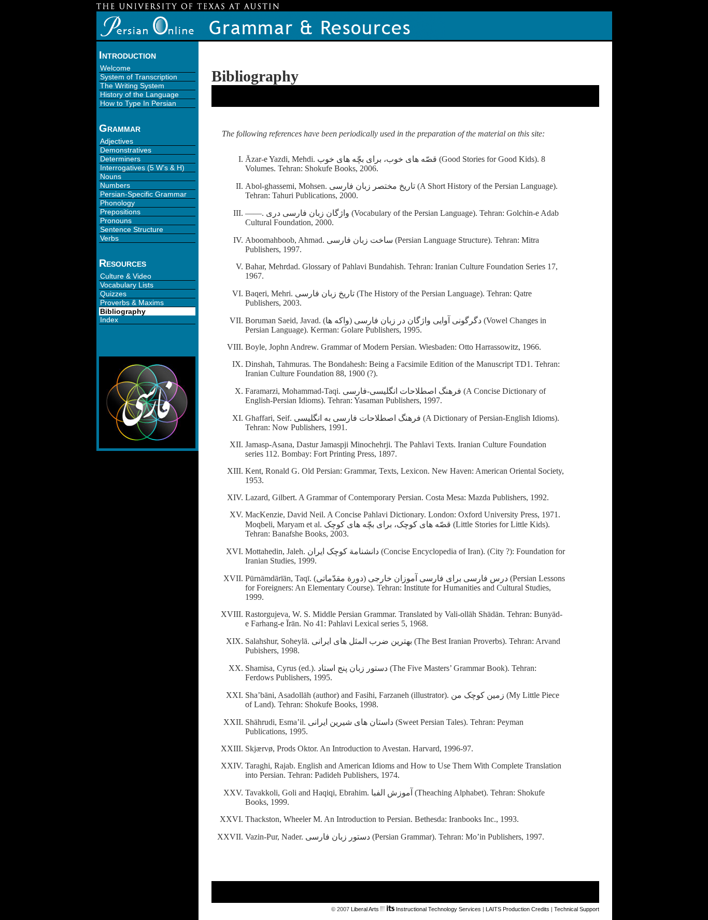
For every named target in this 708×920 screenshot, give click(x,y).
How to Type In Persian (138, 103)
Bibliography (123, 311)
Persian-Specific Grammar (143, 194)
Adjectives (116, 141)
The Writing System (132, 85)
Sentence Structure (131, 229)
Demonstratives (125, 150)
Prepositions (120, 212)
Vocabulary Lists (126, 285)
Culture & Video (125, 276)
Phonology (117, 203)
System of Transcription (138, 77)
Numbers (115, 185)
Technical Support (576, 909)
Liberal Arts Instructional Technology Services (416, 909)
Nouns (110, 176)
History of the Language (139, 94)
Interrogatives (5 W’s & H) (142, 167)
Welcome (115, 68)
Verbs (109, 238)
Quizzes (113, 294)
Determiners (120, 159)
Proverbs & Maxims (132, 302)
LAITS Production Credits (517, 909)
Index (109, 319)
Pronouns (116, 220)
